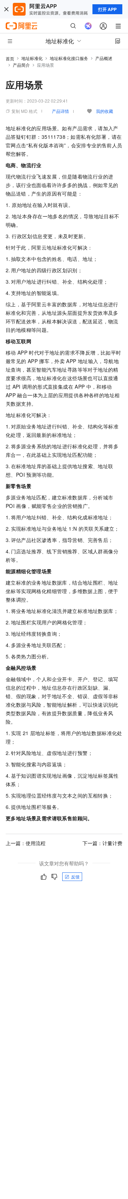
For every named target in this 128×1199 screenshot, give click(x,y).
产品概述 (103, 58)
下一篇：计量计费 (102, 843)
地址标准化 (32, 58)
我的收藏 (104, 111)
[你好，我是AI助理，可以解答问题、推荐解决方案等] (88, 25)
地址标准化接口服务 (69, 58)
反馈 (75, 877)
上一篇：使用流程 (26, 843)
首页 (10, 58)
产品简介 (21, 65)
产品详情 (60, 111)
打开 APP (107, 9)
